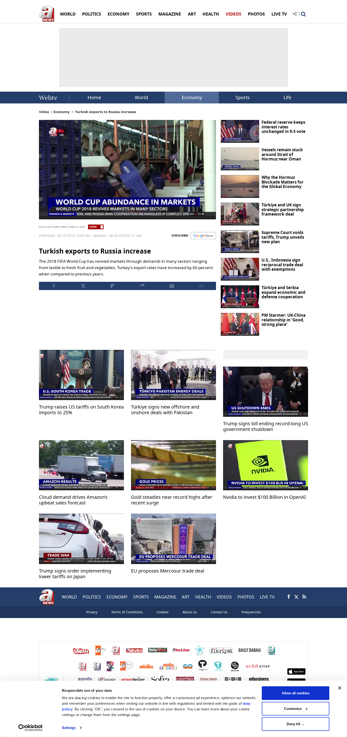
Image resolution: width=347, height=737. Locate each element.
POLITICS (91, 14)
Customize (293, 708)
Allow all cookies (295, 693)
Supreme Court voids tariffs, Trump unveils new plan (283, 237)
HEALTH (211, 14)
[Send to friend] (171, 286)
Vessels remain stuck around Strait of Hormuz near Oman (282, 154)
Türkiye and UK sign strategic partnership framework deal (283, 209)
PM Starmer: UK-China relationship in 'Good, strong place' (283, 319)
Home (94, 97)
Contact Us (219, 612)
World (141, 97)
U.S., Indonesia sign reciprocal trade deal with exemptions (282, 264)
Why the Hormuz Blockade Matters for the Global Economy (283, 182)
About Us (189, 612)
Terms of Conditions (127, 612)
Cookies (163, 612)
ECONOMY (118, 14)
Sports (243, 97)
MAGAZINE (169, 14)
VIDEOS (233, 14)
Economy (192, 97)
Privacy (91, 612)
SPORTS (144, 14)
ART (192, 14)
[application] (127, 169)
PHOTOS (256, 14)
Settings (69, 728)
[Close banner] (339, 688)
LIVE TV (279, 14)
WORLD (68, 14)
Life (287, 97)
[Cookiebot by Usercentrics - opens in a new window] (30, 727)
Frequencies (251, 612)
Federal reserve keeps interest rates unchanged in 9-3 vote (283, 126)
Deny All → (296, 724)
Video (44, 111)
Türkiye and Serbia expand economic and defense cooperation (283, 292)
